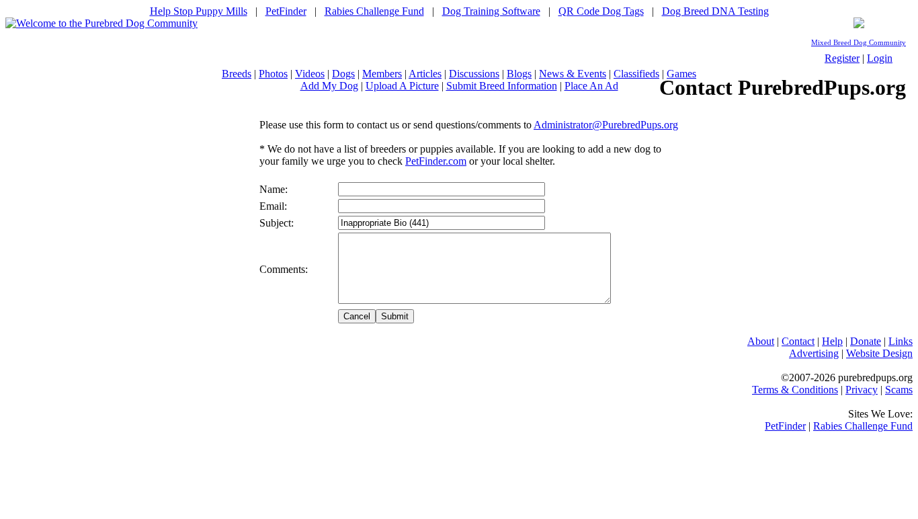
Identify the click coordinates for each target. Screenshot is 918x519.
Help (832, 341)
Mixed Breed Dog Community (858, 42)
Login (879, 58)
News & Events (572, 73)
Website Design (879, 353)
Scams (899, 389)
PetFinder (285, 11)
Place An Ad (591, 85)
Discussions (474, 73)
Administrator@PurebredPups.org (606, 124)
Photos (273, 73)
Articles (425, 73)
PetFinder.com (435, 161)
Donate (865, 341)
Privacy (861, 389)
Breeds (236, 73)
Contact (798, 341)
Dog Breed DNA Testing (715, 11)
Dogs (343, 73)
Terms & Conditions (795, 389)
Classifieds (636, 73)
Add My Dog (329, 85)
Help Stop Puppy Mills (198, 11)
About (760, 341)
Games (681, 73)
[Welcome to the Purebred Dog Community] (101, 23)
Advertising (814, 353)
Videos (310, 73)
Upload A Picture (402, 85)
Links (900, 341)
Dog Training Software (491, 11)
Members (382, 73)
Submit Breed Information (501, 85)
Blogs (519, 73)
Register (842, 58)
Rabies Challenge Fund (374, 11)
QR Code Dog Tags (601, 11)
